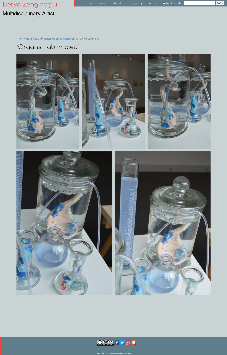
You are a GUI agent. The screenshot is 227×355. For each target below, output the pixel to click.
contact (153, 3)
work (102, 3)
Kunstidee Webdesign (116, 353)
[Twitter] (122, 342)
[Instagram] (128, 342)
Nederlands (173, 3)
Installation (69, 38)
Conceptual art (51, 38)
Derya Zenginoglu (30, 4)
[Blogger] (133, 342)
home (90, 3)
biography (136, 3)
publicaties (117, 3)
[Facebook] (117, 342)
